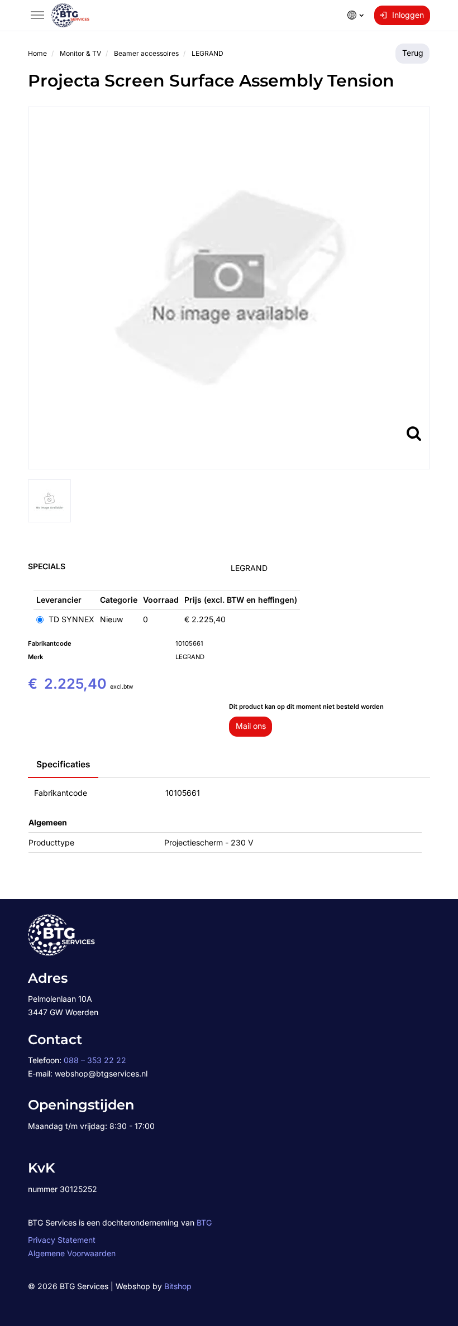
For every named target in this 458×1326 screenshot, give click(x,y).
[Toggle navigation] (37, 15)
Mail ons (251, 726)
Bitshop (178, 1286)
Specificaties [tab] (63, 764)
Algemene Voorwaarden (72, 1253)
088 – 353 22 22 (95, 1060)
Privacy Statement (62, 1240)
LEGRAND (249, 568)
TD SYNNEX (70, 619)
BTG (204, 1222)
